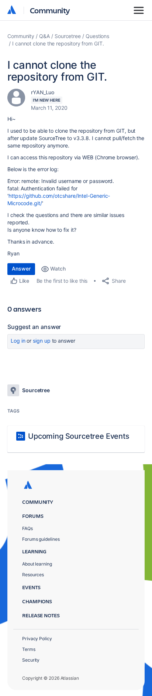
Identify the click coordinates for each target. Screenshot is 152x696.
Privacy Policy (37, 638)
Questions (97, 36)
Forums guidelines (41, 539)
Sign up (41, 340)
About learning (37, 564)
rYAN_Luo (42, 92)
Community (50, 10)
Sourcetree (68, 36)
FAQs (27, 528)
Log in (18, 340)
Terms (28, 649)
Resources (33, 574)
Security (30, 660)
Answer (21, 268)
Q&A (44, 36)
